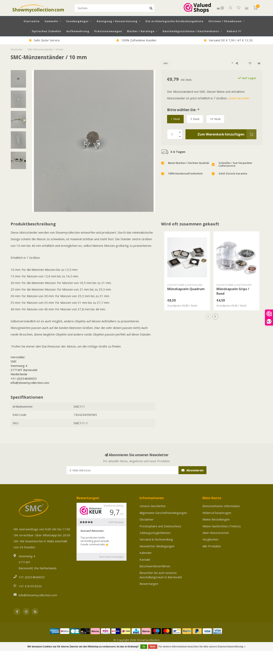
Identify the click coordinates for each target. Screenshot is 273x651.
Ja (143, 646)
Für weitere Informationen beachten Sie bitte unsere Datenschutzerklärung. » (202, 646)
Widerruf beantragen (216, 513)
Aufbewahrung (77, 31)
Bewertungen (148, 584)
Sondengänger (77, 21)
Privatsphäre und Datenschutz (160, 526)
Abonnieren (194, 470)
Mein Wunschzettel (215, 533)
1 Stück (175, 119)
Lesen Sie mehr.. (239, 98)
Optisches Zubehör (46, 31)
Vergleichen (210, 539)
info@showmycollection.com (30, 383)
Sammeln (51, 21)
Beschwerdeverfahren (154, 566)
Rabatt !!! (234, 31)
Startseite (32, 21)
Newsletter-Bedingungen (156, 546)
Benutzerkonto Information (221, 506)
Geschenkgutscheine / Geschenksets (190, 31)
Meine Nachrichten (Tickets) (221, 526)
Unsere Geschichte (152, 506)
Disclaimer (146, 519)
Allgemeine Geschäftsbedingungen (163, 513)
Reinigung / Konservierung (117, 21)
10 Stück (215, 119)
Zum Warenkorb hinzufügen (220, 134)
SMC (165, 63)
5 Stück (194, 119)
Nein (152, 646)
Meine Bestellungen (216, 519)
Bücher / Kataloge (140, 31)
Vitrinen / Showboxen (225, 21)
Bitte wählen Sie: (183, 110)
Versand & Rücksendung (156, 539)
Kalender (145, 553)
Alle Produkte (211, 546)
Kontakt (144, 559)
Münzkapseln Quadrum (186, 289)
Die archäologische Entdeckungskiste (174, 21)
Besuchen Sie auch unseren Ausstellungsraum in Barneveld (160, 575)
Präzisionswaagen (108, 31)
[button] (208, 317)
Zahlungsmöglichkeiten (154, 533)
